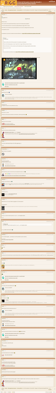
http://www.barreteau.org (13, 193)
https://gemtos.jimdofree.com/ (10, 124)
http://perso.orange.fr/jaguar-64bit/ (7, 239)
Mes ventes (7, 86)
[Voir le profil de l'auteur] (6, 14)
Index (3, 388)
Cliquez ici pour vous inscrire (19, 6)
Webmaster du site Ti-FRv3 (9, 132)
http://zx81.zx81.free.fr (8, 354)
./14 (6, 224)
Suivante (50, 11)
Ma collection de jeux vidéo (13, 84)
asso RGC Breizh (22, 82)
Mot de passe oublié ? (28, 6)
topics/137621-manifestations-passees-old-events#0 (31, 33)
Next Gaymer (27, 183)
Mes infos (6, 84)
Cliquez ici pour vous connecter (8, 6)
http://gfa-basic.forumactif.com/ (10, 165)
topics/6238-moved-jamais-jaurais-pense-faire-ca (27, 134)
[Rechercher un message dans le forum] (55, 6)
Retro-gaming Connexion (12, 388)
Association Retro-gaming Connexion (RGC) (12, 82)
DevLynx (18, 132)
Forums (6, 388)
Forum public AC (19, 388)
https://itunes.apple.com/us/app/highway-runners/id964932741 (15, 175)
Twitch (10, 184)
